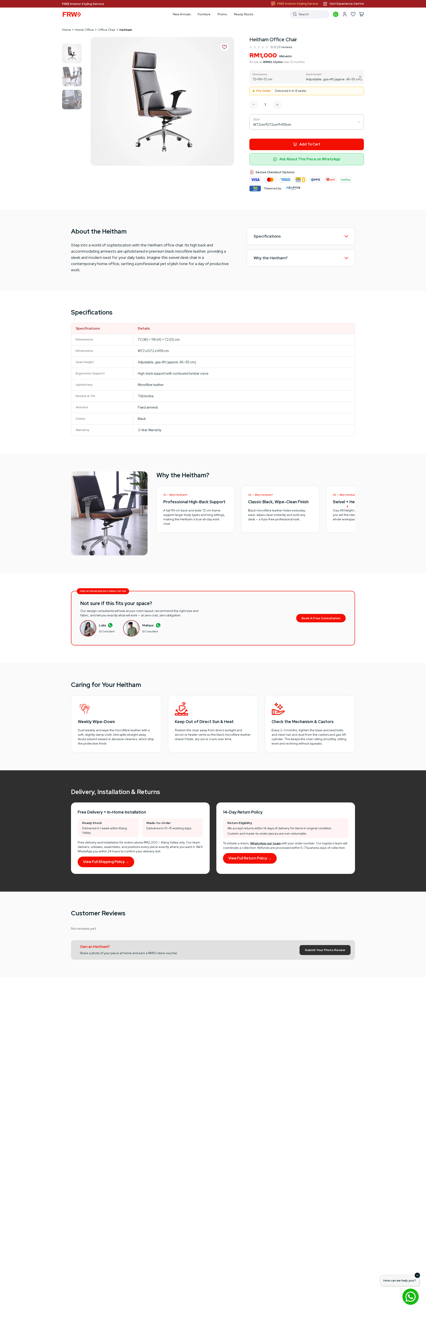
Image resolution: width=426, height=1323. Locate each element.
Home (66, 30)
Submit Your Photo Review (325, 950)
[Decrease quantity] (253, 104)
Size (256, 119)
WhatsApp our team (265, 843)
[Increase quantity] (277, 104)
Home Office (84, 30)
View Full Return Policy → (249, 858)
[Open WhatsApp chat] (410, 1296)
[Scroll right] (347, 507)
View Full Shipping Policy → (106, 861)
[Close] (417, 1275)
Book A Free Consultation (321, 618)
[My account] (344, 14)
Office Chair (106, 30)
